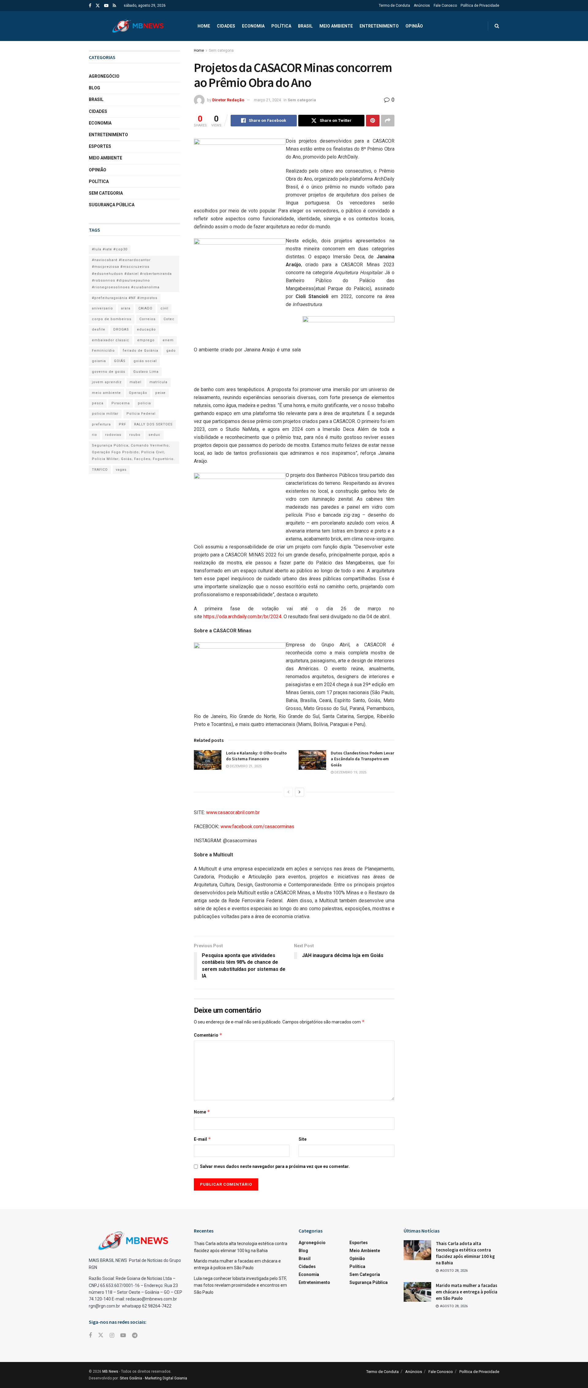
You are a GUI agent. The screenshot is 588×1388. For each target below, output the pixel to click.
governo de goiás (108, 372)
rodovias (113, 435)
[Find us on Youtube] (106, 5)
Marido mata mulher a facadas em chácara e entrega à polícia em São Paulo (466, 1291)
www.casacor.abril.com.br (233, 812)
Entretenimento (379, 26)
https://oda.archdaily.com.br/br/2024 (242, 616)
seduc (154, 435)
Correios (147, 319)
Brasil (305, 26)
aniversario (102, 308)
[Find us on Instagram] (112, 1335)
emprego (146, 340)
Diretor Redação (228, 100)
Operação (138, 393)
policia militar (105, 414)
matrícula (158, 382)
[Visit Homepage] (138, 26)
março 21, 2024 (267, 100)
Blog (94, 87)
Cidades (226, 26)
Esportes (100, 146)
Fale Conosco (445, 5)
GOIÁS (120, 361)
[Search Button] (497, 26)
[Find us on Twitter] (98, 5)
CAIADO (145, 308)
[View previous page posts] (288, 792)
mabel (135, 382)
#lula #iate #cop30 (109, 249)
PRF (122, 424)
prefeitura (101, 424)
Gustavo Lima (146, 372)
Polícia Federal (141, 414)
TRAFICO (100, 470)
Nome (202, 1112)
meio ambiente (106, 393)
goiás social (145, 361)
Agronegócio (104, 76)
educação (146, 329)
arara (125, 308)
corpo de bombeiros (111, 319)
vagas (121, 470)
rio (94, 435)
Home (204, 26)
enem (168, 340)
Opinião (414, 26)
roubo (135, 435)
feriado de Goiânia (140, 351)
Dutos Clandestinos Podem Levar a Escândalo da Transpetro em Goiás (362, 759)
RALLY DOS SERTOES (153, 424)
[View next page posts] (299, 792)
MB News (110, 1371)
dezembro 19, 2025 (350, 772)
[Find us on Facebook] (90, 5)
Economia (253, 26)
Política (281, 26)
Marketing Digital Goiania (166, 1378)
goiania (99, 361)
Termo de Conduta (394, 5)
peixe (160, 393)
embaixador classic (110, 340)
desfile (98, 329)
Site (303, 1139)
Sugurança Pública (111, 204)
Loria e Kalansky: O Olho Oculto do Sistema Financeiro (256, 756)
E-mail (202, 1139)
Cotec (169, 319)
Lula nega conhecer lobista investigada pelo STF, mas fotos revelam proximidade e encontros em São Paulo (240, 1285)
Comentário (208, 1035)
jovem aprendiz (107, 382)
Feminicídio (103, 351)
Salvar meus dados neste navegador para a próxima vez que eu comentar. (275, 1166)
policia (144, 403)
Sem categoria (221, 50)
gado (171, 351)
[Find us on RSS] (114, 5)
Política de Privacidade (480, 5)
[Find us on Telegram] (135, 1335)
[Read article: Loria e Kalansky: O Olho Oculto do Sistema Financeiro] (207, 760)
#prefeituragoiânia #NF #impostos (124, 298)
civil (164, 308)
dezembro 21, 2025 (245, 766)
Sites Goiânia (131, 1378)
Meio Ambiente (336, 26)
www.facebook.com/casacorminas (256, 826)
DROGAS (121, 329)
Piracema (120, 403)
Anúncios (422, 5)
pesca (98, 403)
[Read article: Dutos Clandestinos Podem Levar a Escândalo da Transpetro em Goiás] (312, 760)
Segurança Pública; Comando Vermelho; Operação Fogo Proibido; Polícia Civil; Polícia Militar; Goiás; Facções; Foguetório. (133, 452)
